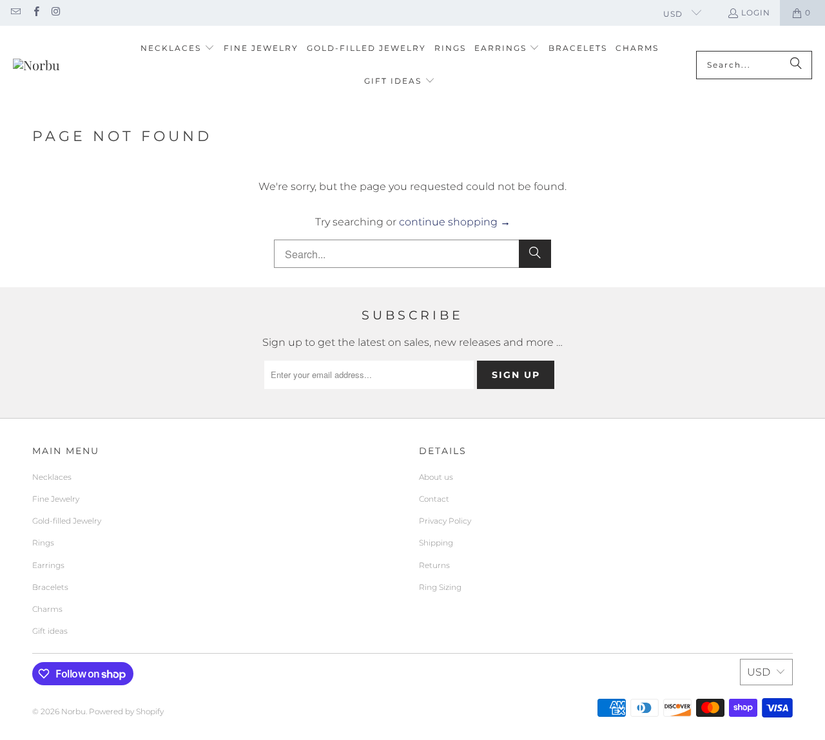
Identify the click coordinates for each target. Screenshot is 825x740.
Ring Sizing (440, 587)
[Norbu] (36, 65)
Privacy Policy (445, 521)
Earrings (48, 565)
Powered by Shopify (126, 711)
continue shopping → (454, 222)
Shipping (436, 542)
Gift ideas (50, 631)
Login (755, 12)
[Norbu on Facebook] (35, 12)
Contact (434, 499)
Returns (434, 565)
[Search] (796, 65)
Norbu (73, 711)
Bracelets (50, 587)
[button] (178, 48)
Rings (43, 542)
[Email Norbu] (15, 12)
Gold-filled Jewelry (66, 521)
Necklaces (52, 477)
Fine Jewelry (55, 499)
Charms (47, 609)
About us (436, 477)
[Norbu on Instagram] (55, 12)
